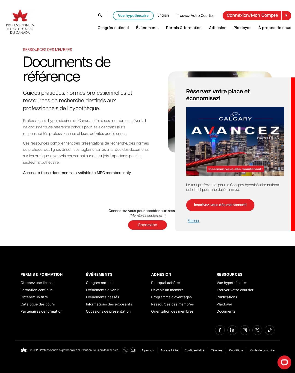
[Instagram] (245, 330)
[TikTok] (269, 330)
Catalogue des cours (38, 304)
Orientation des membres (172, 311)
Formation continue (37, 290)
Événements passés (102, 297)
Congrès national (113, 28)
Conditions (236, 350)
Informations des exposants (109, 304)
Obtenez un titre (34, 297)
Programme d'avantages (171, 297)
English (163, 16)
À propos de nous (274, 28)
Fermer (194, 221)
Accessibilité (169, 350)
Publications (227, 297)
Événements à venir (102, 290)
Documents (226, 311)
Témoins (216, 350)
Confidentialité (194, 350)
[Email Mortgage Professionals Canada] (133, 350)
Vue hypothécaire (133, 16)
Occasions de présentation (108, 311)
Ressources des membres (172, 304)
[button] (257, 15)
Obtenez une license (38, 283)
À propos (148, 350)
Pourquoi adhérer (165, 283)
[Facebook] (220, 330)
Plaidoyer (242, 28)
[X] (257, 330)
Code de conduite (262, 350)
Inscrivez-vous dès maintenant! (220, 205)
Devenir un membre (167, 290)
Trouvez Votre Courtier (195, 16)
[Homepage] (24, 350)
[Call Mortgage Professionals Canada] (125, 350)
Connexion (147, 225)
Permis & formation (184, 28)
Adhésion (217, 28)
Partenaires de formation (41, 311)
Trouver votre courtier (235, 290)
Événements (147, 28)
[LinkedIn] (232, 330)
